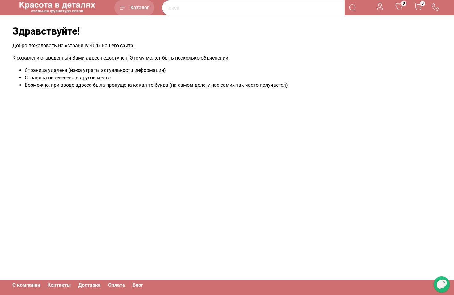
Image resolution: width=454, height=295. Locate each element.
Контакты (59, 285)
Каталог (139, 7)
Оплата (116, 285)
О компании (26, 285)
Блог (137, 285)
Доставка (89, 285)
